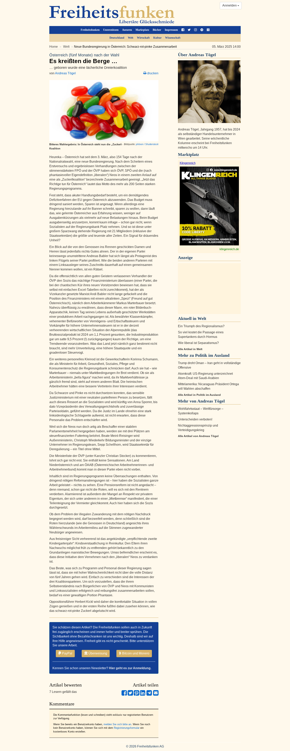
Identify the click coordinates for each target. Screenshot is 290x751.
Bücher (157, 29)
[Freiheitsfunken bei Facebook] (182, 30)
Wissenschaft (173, 37)
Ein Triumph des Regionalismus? (201, 326)
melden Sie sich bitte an (117, 724)
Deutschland (116, 37)
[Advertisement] (209, 288)
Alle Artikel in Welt (190, 349)
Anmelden (230, 5)
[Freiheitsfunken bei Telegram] (201, 30)
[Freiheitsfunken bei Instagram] (195, 30)
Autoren (127, 29)
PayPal (66, 653)
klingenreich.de (229, 249)
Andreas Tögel (65, 73)
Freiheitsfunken (90, 29)
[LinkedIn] (142, 694)
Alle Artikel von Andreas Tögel (198, 436)
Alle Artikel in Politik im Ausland (199, 394)
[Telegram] (149, 694)
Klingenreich (188, 163)
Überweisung (97, 653)
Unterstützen (111, 29)
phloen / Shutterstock (147, 144)
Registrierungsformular (126, 727)
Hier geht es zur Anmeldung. (130, 668)
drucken (152, 73)
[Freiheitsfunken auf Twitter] (189, 30)
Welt (130, 37)
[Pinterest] (136, 694)
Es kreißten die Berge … (84, 58)
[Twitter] (130, 694)
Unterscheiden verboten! (195, 419)
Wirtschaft (143, 37)
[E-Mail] (155, 694)
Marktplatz (142, 29)
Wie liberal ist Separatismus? (198, 343)
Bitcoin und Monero (135, 653)
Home (53, 46)
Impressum (171, 29)
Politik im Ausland (212, 355)
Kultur (157, 37)
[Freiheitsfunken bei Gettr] (208, 30)
